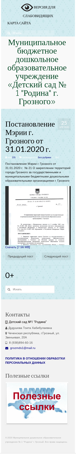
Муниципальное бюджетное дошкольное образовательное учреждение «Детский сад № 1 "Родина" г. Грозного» (37, 72)
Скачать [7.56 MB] (17, 247)
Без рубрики (44, 157)
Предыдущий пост (20, 256)
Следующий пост (56, 256)
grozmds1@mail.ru (22, 348)
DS (13, 157)
